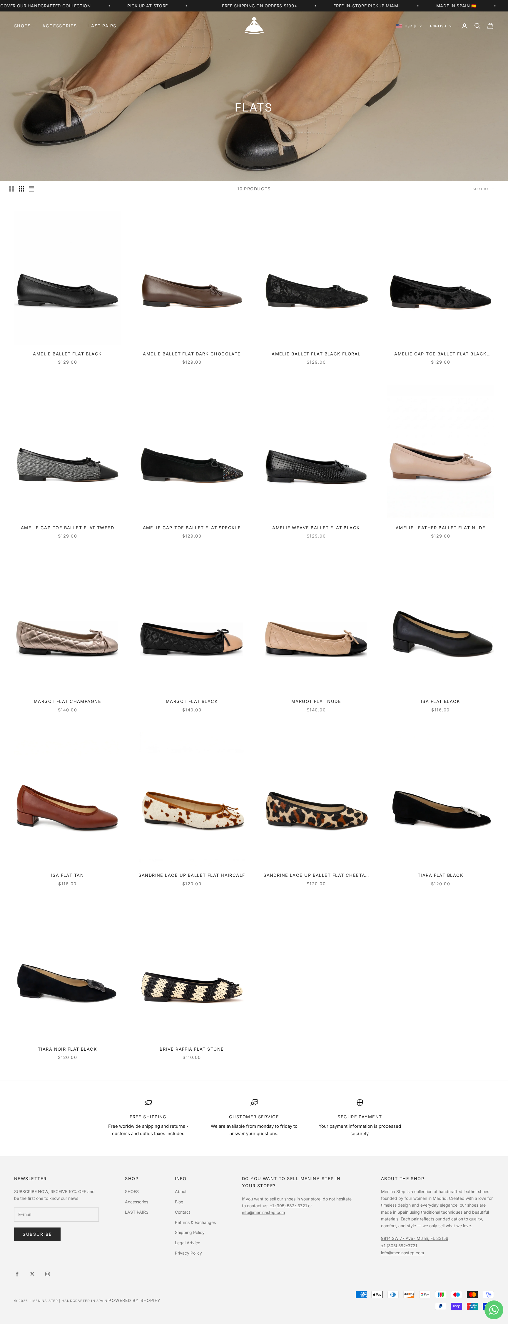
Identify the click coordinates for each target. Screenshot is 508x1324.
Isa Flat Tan (67, 875)
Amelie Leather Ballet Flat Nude (441, 527)
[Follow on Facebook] (17, 1274)
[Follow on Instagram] (48, 1274)
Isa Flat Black (440, 701)
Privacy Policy (188, 1252)
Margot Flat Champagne (67, 701)
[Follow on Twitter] (32, 1274)
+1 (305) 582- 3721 (288, 1205)
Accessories (59, 25)
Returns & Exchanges (195, 1222)
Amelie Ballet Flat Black (67, 353)
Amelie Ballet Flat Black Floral (316, 353)
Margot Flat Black (192, 701)
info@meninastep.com (263, 1212)
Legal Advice (187, 1242)
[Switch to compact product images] (31, 189)
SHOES (22, 25)
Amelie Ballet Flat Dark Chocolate (192, 353)
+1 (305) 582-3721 (399, 1245)
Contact (182, 1212)
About (181, 1191)
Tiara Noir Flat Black (67, 1049)
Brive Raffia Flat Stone (192, 1049)
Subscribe (37, 1234)
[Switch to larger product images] (11, 189)
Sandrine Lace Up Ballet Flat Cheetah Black (316, 876)
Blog (179, 1201)
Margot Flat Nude (316, 701)
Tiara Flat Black (440, 875)
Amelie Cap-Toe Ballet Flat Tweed (67, 527)
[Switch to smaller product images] (21, 189)
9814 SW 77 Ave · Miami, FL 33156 (414, 1238)
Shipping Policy (190, 1232)
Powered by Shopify (134, 1300)
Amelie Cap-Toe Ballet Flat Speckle (192, 527)
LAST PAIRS (102, 25)
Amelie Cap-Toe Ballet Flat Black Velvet (440, 354)
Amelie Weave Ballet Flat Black (316, 527)
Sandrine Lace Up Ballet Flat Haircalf (191, 875)
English (438, 26)
